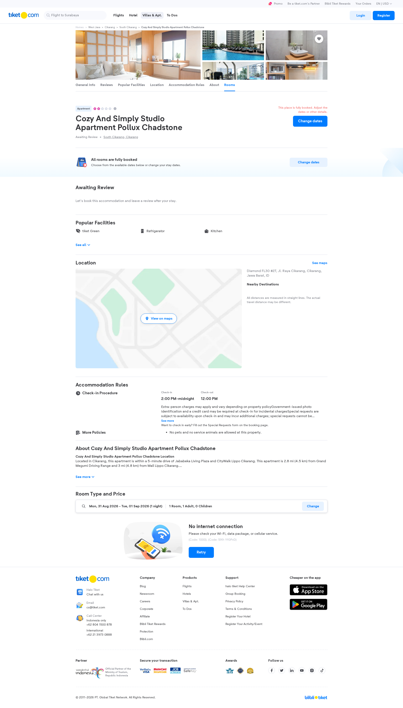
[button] (159, 318)
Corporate (146, 609)
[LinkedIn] (291, 670)
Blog (143, 586)
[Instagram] (312, 670)
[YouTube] (301, 670)
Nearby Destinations (263, 284)
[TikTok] (322, 670)
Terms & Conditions (238, 609)
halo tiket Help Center (240, 586)
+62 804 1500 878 (99, 625)
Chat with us (94, 594)
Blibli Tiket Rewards (338, 4)
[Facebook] (271, 670)
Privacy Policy (234, 601)
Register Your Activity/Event (243, 624)
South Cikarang (128, 27)
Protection (146, 632)
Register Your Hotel (237, 616)
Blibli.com (146, 639)
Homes (80, 27)
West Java (94, 27)
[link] (361, 15)
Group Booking (235, 594)
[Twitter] (281, 670)
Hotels (187, 594)
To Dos (187, 609)
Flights (187, 586)
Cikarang (110, 27)
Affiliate (145, 616)
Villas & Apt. (191, 601)
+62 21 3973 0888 (99, 635)
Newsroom (147, 594)
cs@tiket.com (95, 607)
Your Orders (363, 4)
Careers (145, 601)
